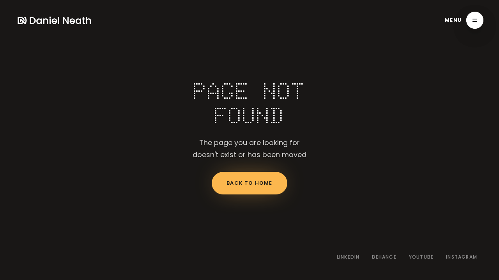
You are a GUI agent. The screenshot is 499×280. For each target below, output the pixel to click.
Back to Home (249, 183)
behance (384, 257)
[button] (464, 20)
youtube (421, 257)
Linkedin (348, 257)
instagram (461, 257)
